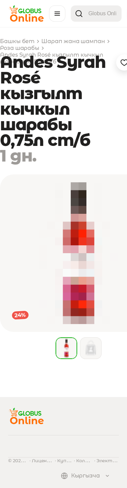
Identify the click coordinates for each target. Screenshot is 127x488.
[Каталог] (57, 13)
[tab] (66, 348)
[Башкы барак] (26, 20)
